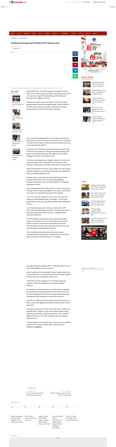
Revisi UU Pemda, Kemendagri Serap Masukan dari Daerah (72, 418)
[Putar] (83, 238)
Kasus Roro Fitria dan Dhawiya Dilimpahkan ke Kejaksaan (35, 393)
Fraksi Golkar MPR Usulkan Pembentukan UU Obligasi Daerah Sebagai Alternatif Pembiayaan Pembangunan (57, 422)
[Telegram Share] (75, 70)
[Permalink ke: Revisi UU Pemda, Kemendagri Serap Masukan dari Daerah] (72, 410)
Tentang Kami (88, 269)
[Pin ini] (75, 65)
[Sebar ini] (75, 53)
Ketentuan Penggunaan (98, 269)
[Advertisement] (58, 18)
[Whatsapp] (75, 76)
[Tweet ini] (75, 59)
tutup (112, 6)
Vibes (82, 271)
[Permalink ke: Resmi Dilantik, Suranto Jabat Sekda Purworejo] (31, 410)
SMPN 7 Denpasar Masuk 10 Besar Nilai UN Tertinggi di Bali (61, 393)
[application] (94, 232)
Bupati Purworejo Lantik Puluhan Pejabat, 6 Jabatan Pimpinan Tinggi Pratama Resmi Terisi (44, 420)
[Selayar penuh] (104, 238)
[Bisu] (102, 238)
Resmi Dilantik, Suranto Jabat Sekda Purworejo (30, 418)
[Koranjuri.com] (18, 2)
